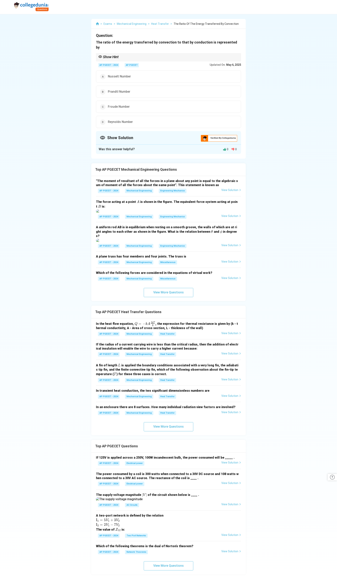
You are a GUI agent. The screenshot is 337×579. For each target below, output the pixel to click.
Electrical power (135, 463)
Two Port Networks (136, 535)
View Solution (229, 190)
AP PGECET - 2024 (108, 65)
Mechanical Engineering (139, 190)
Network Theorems (136, 552)
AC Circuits (132, 505)
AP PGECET (132, 65)
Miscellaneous (168, 262)
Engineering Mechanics (172, 190)
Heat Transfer (167, 334)
